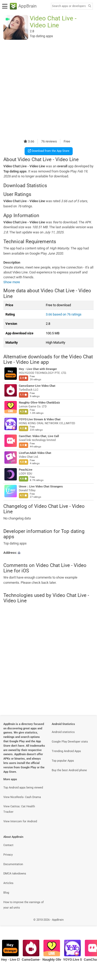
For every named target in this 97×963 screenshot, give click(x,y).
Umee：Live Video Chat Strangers (41, 486)
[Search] (89, 6)
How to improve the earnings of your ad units (23, 905)
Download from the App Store (50, 151)
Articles (8, 883)
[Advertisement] (48, 89)
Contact (8, 845)
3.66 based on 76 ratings (63, 314)
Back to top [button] (86, 925)
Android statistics (63, 732)
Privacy (8, 854)
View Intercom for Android (20, 821)
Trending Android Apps (66, 751)
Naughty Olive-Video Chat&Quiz (39, 402)
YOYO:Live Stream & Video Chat (40, 419)
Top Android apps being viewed (23, 787)
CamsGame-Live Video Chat (37, 386)
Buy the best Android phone (69, 770)
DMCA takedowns (14, 873)
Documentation (13, 864)
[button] (48, 552)
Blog (6, 892)
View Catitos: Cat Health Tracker (19, 809)
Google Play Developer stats (70, 741)
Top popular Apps (63, 760)
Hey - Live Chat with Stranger (38, 369)
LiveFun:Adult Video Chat (35, 453)
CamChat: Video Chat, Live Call (39, 436)
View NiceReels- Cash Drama (22, 797)
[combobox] (68, 6)
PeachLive (25, 469)
